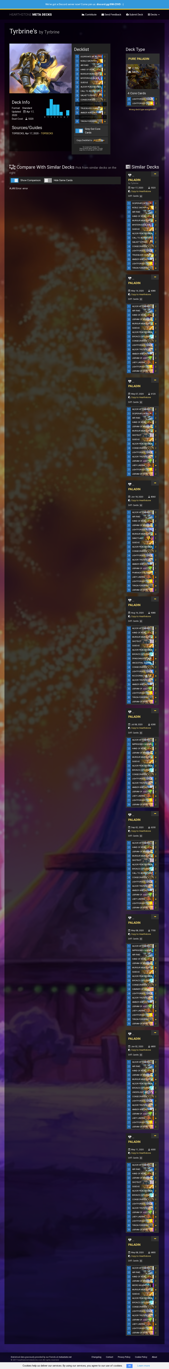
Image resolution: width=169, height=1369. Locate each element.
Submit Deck (136, 14)
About (154, 1357)
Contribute (90, 14)
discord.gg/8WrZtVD (109, 4)
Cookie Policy (141, 1357)
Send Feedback (112, 14)
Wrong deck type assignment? (142, 109)
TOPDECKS (47, 133)
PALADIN (134, 180)
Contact (109, 1357)
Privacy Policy (124, 1357)
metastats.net (65, 1357)
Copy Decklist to (85, 140)
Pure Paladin (138, 59)
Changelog (96, 1357)
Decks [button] (154, 14)
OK (129, 1366)
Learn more (143, 1365)
